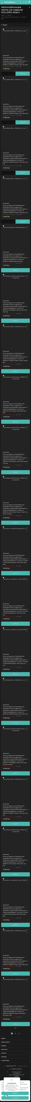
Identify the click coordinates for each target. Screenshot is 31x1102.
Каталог (3, 1053)
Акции (3, 1038)
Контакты (4, 1049)
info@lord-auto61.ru (16, 1069)
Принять (15, 1093)
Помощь (4, 1056)
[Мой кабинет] (25, 2)
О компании (5, 1060)
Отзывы (3, 1045)
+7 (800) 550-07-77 (10, 1066)
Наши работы (5, 1042)
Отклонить (15, 1098)
